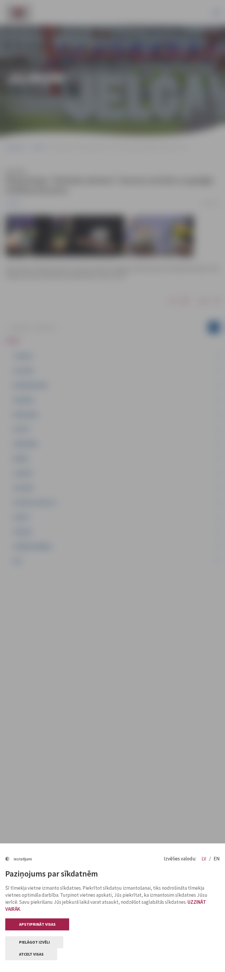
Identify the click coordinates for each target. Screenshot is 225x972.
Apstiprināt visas (37, 924)
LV (204, 858)
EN (217, 858)
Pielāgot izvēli (34, 942)
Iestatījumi (23, 859)
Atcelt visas (31, 954)
